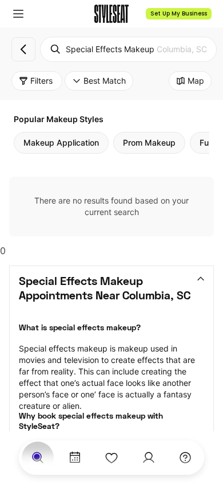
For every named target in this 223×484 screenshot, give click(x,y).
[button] (18, 14)
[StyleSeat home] (111, 14)
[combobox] (128, 49)
